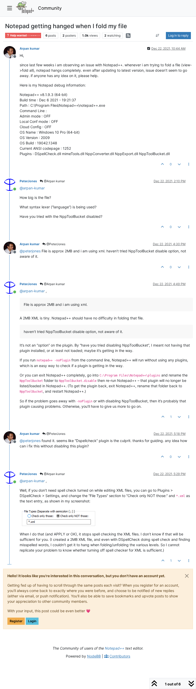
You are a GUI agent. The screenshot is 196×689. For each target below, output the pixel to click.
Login (32, 621)
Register (16, 621)
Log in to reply (178, 35)
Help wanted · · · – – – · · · (25, 35)
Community (50, 8)
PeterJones (28, 181)
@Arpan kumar (54, 181)
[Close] (187, 576)
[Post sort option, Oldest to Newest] (157, 35)
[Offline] (12, 52)
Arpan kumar (30, 48)
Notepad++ (114, 648)
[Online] (12, 184)
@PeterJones (55, 244)
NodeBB (94, 656)
